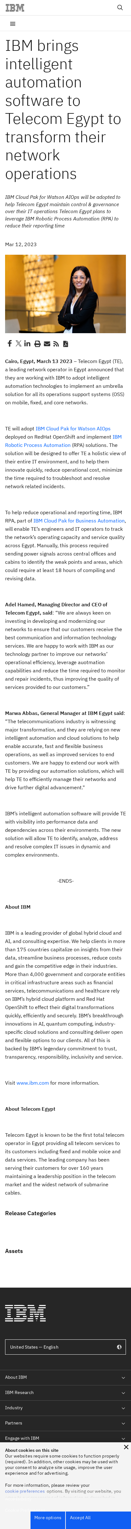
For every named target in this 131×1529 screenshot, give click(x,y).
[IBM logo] (17, 7)
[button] (126, 1447)
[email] (46, 343)
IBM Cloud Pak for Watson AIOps (73, 428)
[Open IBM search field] (120, 7)
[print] (37, 343)
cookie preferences (25, 1491)
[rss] (56, 343)
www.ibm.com (33, 1083)
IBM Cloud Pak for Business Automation (79, 520)
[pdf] (65, 343)
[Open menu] (12, 23)
